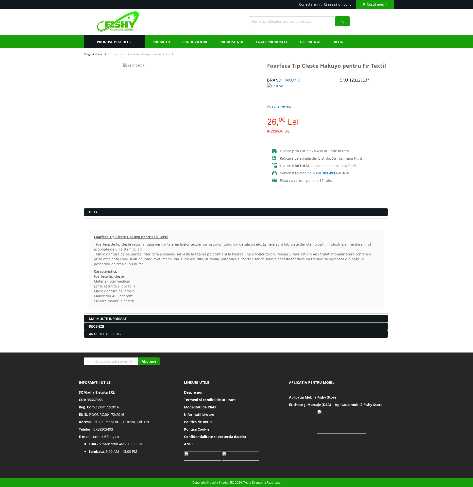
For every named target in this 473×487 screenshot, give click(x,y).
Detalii (95, 212)
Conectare (307, 4)
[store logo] (118, 22)
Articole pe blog (105, 334)
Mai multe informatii (109, 318)
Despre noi (193, 392)
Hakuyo (291, 80)
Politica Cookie (196, 429)
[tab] (236, 212)
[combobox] (299, 21)
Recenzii (96, 326)
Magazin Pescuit (95, 54)
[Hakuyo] (284, 92)
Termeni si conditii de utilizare (210, 399)
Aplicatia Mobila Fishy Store (312, 397)
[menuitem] (340, 41)
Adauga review (279, 106)
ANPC (189, 444)
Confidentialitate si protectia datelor (215, 436)
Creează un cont (337, 4)
